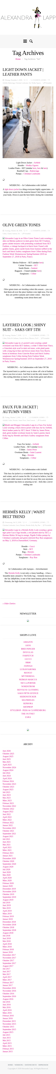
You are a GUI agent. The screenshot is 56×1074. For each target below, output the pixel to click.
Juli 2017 (6, 969)
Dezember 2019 (9, 889)
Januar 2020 (8, 886)
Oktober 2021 (8, 831)
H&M (28, 662)
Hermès (15, 420)
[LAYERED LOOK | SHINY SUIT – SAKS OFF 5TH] (28, 352)
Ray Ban (37, 525)
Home (18, 59)
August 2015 (8, 1032)
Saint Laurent (31, 420)
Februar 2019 (8, 916)
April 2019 (7, 911)
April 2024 (7, 778)
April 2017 (7, 977)
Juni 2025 (7, 759)
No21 (37, 338)
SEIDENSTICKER (28, 697)
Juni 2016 (7, 1004)
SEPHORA (28, 703)
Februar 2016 (8, 1016)
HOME (10, 1065)
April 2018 (7, 944)
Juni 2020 (7, 872)
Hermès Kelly (30, 525)
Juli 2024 (6, 773)
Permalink (48, 83)
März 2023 (7, 800)
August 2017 (8, 966)
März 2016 (7, 1013)
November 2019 (9, 891)
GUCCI (28, 659)
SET (36, 265)
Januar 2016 (8, 1018)
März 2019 (7, 913)
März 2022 (7, 820)
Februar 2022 (8, 822)
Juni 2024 (7, 776)
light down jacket (12, 189)
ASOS (28, 645)
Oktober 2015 (8, 1027)
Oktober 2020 (8, 861)
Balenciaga (11, 83)
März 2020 (7, 880)
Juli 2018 (6, 936)
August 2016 (8, 999)
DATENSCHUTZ (31, 1065)
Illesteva (31, 338)
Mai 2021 (7, 845)
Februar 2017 (8, 982)
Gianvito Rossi (23, 338)
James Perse (22, 420)
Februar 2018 (8, 949)
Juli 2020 (6, 869)
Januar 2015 (8, 1051)
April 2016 (7, 1010)
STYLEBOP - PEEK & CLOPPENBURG (28, 710)
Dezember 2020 (9, 858)
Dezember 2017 (9, 955)
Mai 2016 (7, 1007)
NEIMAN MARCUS (28, 679)
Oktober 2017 (8, 960)
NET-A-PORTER (28, 683)
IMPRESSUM (43, 1065)
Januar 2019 (8, 919)
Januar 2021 (8, 856)
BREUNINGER (28, 649)
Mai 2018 (7, 941)
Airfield (5, 83)
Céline (33, 274)
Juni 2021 (7, 842)
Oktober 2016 (8, 993)
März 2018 (7, 947)
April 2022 (7, 817)
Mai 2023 (7, 798)
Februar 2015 (8, 1049)
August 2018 (8, 933)
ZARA (28, 717)
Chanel (9, 234)
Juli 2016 (6, 1002)
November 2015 (9, 1024)
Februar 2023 (8, 803)
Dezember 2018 (9, 922)
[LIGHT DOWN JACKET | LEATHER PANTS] (28, 122)
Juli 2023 (6, 792)
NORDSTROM (28, 686)
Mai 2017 (7, 974)
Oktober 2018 (8, 927)
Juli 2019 (6, 902)
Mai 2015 (7, 1040)
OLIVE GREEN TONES (22, 225)
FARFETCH (28, 656)
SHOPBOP (28, 707)
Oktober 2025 (8, 754)
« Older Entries (9, 603)
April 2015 (7, 1043)
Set (30, 83)
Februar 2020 (8, 883)
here (34, 168)
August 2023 (8, 789)
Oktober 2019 (8, 894)
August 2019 (8, 900)
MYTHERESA (28, 676)
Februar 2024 (8, 781)
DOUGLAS (28, 652)
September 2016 (9, 996)
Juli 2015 (6, 1035)
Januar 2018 (8, 952)
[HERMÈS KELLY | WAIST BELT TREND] (28, 535)
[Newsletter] (28, 620)
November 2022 (9, 806)
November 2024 (9, 767)
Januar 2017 (8, 985)
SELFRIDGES (28, 700)
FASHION (36, 80)
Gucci (17, 525)
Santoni (14, 234)
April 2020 (7, 878)
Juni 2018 (7, 938)
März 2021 (7, 850)
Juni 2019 (7, 905)
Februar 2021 (8, 853)
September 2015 (9, 1029)
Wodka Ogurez (36, 83)
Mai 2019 (7, 908)
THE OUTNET (28, 714)
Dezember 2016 (9, 988)
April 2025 (7, 765)
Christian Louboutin (22, 83)
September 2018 (9, 930)
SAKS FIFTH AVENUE (28, 693)
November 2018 (9, 924)
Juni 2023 (7, 795)
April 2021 (7, 847)
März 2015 (7, 1046)
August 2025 (8, 756)
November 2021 (9, 828)
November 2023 (9, 784)
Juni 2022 (7, 814)
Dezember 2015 (9, 1021)
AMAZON (28, 642)
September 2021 (9, 833)
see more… (28, 204)
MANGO (28, 673)
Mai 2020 (7, 875)
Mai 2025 (7, 762)
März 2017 (7, 980)
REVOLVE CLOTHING (28, 690)
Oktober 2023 (8, 787)
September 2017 (9, 963)
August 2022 (8, 811)
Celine (5, 234)
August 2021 (8, 836)
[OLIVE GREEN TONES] (28, 247)
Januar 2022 (8, 825)
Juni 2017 (7, 971)
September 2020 (9, 864)
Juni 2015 (7, 1038)
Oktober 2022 (8, 809)
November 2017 (9, 958)
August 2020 (8, 867)
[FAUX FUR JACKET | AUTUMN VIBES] (28, 432)
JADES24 (28, 666)
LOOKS (43, 80)
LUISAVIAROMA (28, 669)
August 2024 (8, 770)
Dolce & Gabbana (12, 338)
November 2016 (9, 991)
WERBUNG (19, 1065)
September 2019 (9, 897)
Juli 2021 (6, 839)
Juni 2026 (7, 751)
